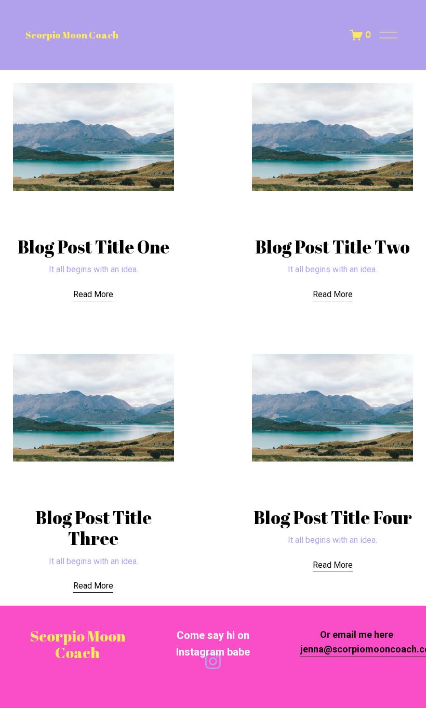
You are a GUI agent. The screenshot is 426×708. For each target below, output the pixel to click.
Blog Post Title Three (93, 527)
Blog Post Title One (93, 247)
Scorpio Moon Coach (71, 35)
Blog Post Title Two (332, 247)
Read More (93, 294)
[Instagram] (213, 661)
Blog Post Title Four (333, 517)
